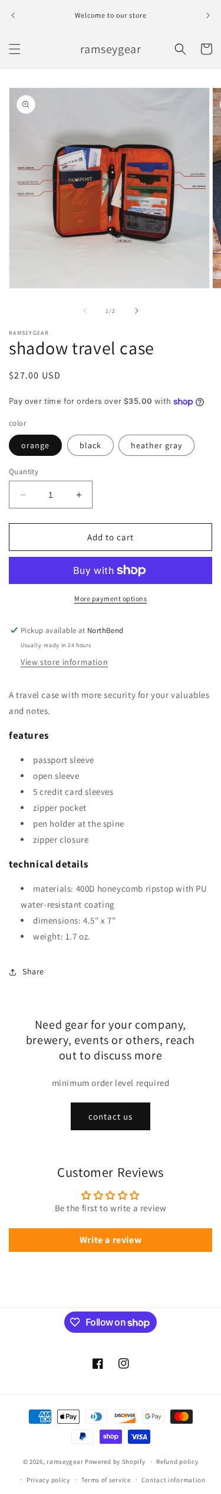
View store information (64, 662)
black (90, 445)
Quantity (23, 472)
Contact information (173, 1480)
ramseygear (65, 1461)
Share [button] (33, 971)
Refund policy (177, 1461)
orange (35, 445)
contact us (110, 1116)
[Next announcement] (208, 15)
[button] (15, 49)
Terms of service (106, 1480)
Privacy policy (48, 1480)
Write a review (110, 1240)
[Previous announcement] (13, 15)
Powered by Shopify (115, 1461)
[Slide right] (137, 311)
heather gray (156, 445)
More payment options (110, 598)
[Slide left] (85, 311)
